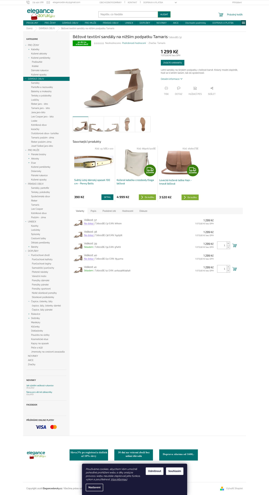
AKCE (31, 360)
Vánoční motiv (39, 276)
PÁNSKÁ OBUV (36, 184)
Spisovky (35, 234)
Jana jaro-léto (38, 112)
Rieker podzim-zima (41, 142)
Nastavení (94, 487)
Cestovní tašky (38, 238)
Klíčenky (35, 326)
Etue (33, 163)
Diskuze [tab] (143, 211)
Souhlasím (174, 471)
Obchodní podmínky (111, 2)
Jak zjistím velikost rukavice (40, 385)
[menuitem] (32, 22)
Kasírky (34, 226)
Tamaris (35, 205)
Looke (34, 121)
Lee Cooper (37, 209)
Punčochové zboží (40, 255)
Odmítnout (154, 471)
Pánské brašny (38, 154)
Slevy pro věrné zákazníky (39, 392)
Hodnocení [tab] (127, 211)
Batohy (34, 247)
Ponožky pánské (40, 284)
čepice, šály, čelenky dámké (46, 305)
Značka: (157, 43)
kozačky (35, 129)
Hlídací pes (195, 94)
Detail (107, 197)
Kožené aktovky (39, 53)
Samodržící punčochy (43, 268)
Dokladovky (37, 330)
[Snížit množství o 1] (228, 247)
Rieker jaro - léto (39, 104)
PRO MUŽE (34, 150)
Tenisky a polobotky (41, 95)
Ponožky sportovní (41, 288)
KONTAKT (132, 2)
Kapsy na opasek (40, 343)
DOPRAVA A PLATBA (153, 2)
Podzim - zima (38, 217)
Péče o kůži (37, 347)
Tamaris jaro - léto (40, 108)
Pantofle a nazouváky (42, 87)
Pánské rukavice (39, 175)
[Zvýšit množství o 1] (228, 243)
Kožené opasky (39, 74)
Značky (31, 364)
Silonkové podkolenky (43, 297)
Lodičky (35, 100)
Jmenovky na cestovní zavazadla (48, 351)
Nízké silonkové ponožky (44, 293)
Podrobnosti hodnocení (134, 43)
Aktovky (35, 158)
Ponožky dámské (40, 280)
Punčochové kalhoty (42, 259)
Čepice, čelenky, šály (42, 301)
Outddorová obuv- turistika (45, 133)
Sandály (35, 83)
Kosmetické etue (39, 339)
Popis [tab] (93, 211)
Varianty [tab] (80, 211)
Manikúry (35, 322)
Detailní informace (170, 79)
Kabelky (35, 49)
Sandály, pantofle (40, 188)
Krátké (35, 66)
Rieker (34, 200)
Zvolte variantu (172, 62)
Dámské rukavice (40, 70)
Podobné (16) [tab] (109, 211)
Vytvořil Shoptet (234, 488)
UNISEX (32, 221)
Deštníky (35, 318)
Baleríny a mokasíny (41, 91)
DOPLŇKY (33, 251)
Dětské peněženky (40, 242)
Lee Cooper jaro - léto (42, 116)
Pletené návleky (40, 272)
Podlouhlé (37, 62)
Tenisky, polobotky (40, 192)
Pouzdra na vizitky (40, 335)
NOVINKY (33, 356)
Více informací (119, 479)
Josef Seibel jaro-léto (42, 146)
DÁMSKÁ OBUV (36, 79)
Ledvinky (35, 230)
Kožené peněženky (40, 58)
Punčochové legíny (41, 263)
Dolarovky (36, 171)
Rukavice (35, 314)
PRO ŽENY (33, 45)
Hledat (164, 14)
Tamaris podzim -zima (42, 137)
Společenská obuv (40, 196)
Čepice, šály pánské (42, 309)
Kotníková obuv (39, 125)
